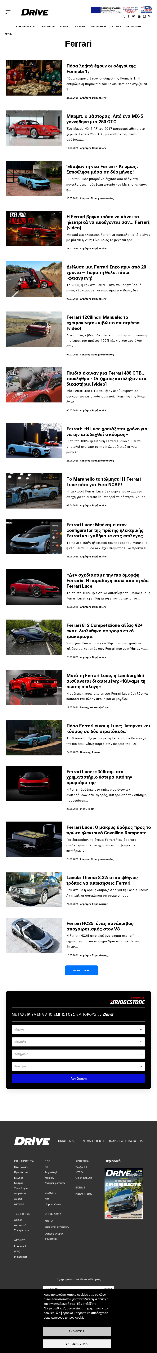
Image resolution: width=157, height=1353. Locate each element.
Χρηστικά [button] (82, 1161)
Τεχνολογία (21, 1188)
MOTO (49, 1220)
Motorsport (20, 1256)
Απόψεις (19, 1204)
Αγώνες (65, 26)
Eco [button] (48, 1161)
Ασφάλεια (20, 1193)
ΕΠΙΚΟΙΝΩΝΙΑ (114, 1141)
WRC (17, 1251)
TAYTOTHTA (135, 1141)
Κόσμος (18, 1183)
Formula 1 (20, 1246)
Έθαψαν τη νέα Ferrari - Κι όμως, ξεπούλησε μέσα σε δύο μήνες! (102, 169)
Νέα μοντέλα (21, 1167)
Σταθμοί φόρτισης (55, 1183)
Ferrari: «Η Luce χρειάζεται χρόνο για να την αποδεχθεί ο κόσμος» (107, 431)
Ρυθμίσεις (77, 1331)
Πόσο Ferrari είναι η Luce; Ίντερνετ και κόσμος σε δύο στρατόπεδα (108, 728)
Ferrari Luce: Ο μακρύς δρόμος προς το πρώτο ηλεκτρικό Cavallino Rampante (108, 830)
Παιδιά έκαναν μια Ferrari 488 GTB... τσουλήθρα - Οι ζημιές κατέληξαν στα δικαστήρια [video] (106, 378)
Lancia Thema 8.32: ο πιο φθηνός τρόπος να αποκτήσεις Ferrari (102, 880)
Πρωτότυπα (21, 1172)
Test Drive (47, 26)
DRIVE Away (99, 26)
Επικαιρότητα (25, 26)
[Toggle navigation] (8, 12)
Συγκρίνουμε (21, 1230)
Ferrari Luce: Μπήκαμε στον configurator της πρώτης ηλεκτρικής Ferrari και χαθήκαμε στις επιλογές (105, 530)
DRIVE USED (133, 26)
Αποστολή (20, 1225)
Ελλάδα (19, 1177)
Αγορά (18, 1198)
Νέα (47, 1167)
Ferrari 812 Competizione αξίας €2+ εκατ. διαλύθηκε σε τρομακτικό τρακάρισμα (104, 631)
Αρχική (9, 34)
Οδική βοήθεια (84, 1177)
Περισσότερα (81, 970)
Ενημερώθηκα (77, 1343)
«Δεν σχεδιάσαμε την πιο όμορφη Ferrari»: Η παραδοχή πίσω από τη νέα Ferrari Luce (107, 580)
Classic (80, 26)
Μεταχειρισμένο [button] (57, 1227)
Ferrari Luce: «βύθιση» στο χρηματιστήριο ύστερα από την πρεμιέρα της (99, 777)
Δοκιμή (18, 1219)
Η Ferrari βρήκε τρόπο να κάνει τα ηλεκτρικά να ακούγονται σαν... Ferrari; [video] (108, 222)
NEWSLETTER (92, 1141)
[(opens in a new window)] (129, 16)
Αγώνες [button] (19, 1240)
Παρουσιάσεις (53, 1204)
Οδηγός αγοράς (54, 1233)
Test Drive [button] (22, 1214)
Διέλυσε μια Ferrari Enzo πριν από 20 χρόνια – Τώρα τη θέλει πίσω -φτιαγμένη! (106, 272)
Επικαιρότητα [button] (24, 1161)
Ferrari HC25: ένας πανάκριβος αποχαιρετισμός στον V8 (100, 926)
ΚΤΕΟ (79, 1172)
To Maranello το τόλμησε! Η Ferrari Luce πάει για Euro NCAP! (103, 481)
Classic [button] (50, 1193)
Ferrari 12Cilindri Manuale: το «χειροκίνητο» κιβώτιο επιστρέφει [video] (103, 323)
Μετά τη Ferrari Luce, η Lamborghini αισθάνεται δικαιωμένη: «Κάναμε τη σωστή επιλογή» (105, 681)
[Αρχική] (35, 12)
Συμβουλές (51, 1238)
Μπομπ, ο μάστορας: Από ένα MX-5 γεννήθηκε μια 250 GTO (104, 119)
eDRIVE (116, 26)
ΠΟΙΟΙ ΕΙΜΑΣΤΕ (68, 1141)
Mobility (49, 1177)
